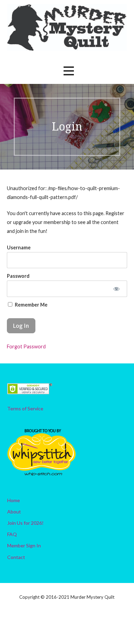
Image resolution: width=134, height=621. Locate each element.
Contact (16, 557)
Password (18, 276)
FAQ (12, 534)
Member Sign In (24, 545)
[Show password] (116, 289)
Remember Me (30, 305)
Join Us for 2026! (25, 523)
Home (13, 500)
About (14, 511)
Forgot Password (26, 346)
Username (19, 247)
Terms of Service (25, 408)
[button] (68, 71)
